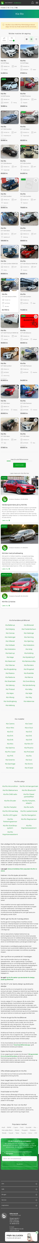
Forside (3, 7)
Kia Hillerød (10, 641)
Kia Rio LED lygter (10, 815)
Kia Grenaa (10, 633)
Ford (21, 1127)
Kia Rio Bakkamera (10, 790)
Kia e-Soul (29, 728)
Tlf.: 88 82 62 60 (14, 1223)
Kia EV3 (29, 732)
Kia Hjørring (29, 641)
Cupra (16, 1127)
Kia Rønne (29, 677)
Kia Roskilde (29, 673)
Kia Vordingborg (10, 701)
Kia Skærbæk (10, 681)
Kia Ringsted (29, 669)
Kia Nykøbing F (29, 657)
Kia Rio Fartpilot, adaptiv (28, 802)
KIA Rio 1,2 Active (8, 602)
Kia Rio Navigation (29, 815)
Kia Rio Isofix (29, 807)
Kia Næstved (10, 661)
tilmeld (19, 1164)
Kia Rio (29, 756)
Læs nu (5, 520)
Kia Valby (28, 689)
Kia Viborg (10, 697)
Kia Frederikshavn (29, 629)
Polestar (33, 1130)
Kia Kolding (28, 653)
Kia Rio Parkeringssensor (10, 820)
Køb (3, 1189)
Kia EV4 (10, 736)
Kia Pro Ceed (10, 752)
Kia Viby (29, 697)
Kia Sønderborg (29, 685)
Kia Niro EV (28, 744)
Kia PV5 (10, 756)
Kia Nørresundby (29, 661)
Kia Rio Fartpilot (10, 807)
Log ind (33, 2)
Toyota (23, 1133)
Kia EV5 (29, 736)
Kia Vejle (29, 693)
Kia (12, 7)
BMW (9, 1127)
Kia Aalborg (10, 705)
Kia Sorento (10, 760)
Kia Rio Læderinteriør (28, 811)
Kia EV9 (29, 740)
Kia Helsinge (29, 633)
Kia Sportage (10, 764)
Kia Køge (10, 657)
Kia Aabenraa (29, 701)
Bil (8, 7)
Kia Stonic (29, 764)
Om (3, 1183)
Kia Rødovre (10, 677)
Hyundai (28, 1127)
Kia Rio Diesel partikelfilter (29, 795)
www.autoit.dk (14, 1230)
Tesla (17, 1133)
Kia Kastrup (10, 653)
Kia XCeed (29, 768)
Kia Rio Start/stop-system (10, 827)
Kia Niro (10, 744)
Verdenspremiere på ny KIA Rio (14, 505)
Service (4, 1200)
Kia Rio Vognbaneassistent (29, 827)
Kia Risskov (10, 673)
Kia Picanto (28, 748)
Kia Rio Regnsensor (29, 819)
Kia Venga (10, 768)
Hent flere (19, 465)
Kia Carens (10, 724)
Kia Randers (29, 665)
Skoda (4, 1133)
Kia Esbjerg (10, 629)
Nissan (17, 1130)
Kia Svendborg (29, 681)
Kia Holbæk (10, 645)
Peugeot (25, 1130)
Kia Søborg (10, 685)
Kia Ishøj (29, 649)
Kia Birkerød (29, 625)
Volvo (30, 1133)
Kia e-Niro (10, 728)
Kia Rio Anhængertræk (29, 786)
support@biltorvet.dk (17, 1229)
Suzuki (11, 1133)
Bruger (4, 1194)
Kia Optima (10, 748)
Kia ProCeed (29, 752)
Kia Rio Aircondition (10, 786)
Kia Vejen (10, 693)
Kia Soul (29, 760)
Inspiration (5, 1205)
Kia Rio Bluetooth (29, 790)
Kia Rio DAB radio (10, 794)
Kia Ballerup (10, 625)
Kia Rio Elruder (10, 801)
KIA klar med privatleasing (12, 553)
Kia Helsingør (10, 637)
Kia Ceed (28, 724)
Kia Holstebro (29, 645)
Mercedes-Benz (7, 1130)
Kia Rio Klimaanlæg (10, 811)
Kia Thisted (10, 689)
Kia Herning (29, 637)
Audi (3, 1127)
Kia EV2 (10, 732)
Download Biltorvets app (22, 1045)
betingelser (9, 1153)
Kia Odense (10, 665)
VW (35, 1133)
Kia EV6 (10, 740)
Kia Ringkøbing (10, 669)
